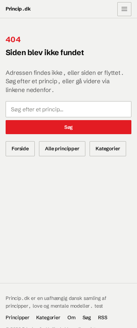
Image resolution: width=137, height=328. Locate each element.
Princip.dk (18, 9)
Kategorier (108, 148)
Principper (17, 317)
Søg (68, 127)
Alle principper (62, 148)
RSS (102, 317)
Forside (20, 148)
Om (71, 317)
